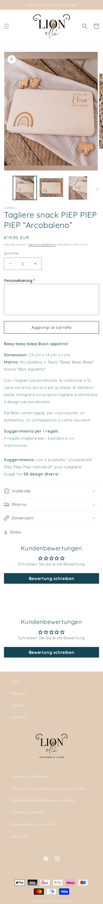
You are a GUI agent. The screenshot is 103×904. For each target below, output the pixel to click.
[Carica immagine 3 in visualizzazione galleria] (78, 188)
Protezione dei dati (28, 812)
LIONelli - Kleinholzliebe (56, 901)
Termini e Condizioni (29, 776)
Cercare (18, 705)
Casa (15, 681)
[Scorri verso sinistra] (6, 189)
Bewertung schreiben (51, 578)
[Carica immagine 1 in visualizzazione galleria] (25, 188)
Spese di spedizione (42, 244)
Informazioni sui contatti (33, 824)
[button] (6, 26)
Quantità (11, 253)
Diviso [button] (15, 532)
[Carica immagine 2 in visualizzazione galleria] (51, 188)
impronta (19, 836)
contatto (18, 717)
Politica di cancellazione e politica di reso (48, 788)
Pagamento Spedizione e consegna (43, 800)
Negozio (18, 693)
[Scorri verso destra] (97, 189)
